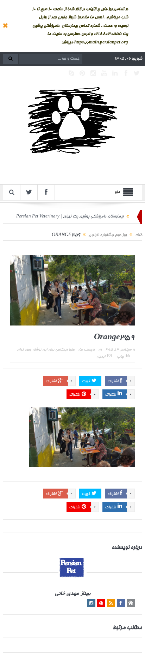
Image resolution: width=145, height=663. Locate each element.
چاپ (120, 357)
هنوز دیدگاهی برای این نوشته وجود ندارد (46, 350)
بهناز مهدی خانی (72, 594)
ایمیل (100, 357)
